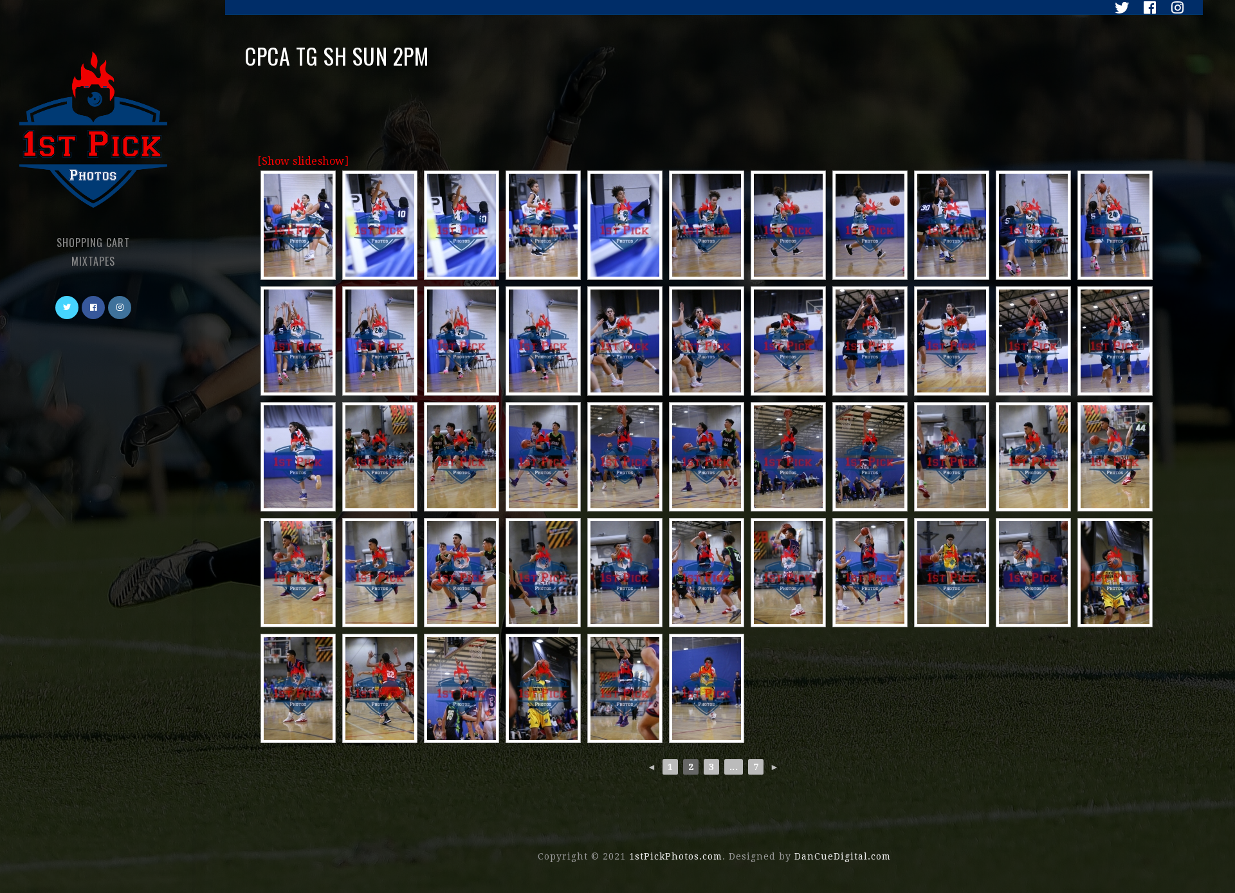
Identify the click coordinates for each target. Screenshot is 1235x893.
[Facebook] (1146, 8)
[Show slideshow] (303, 161)
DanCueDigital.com (842, 856)
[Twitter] (1118, 8)
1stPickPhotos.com (675, 856)
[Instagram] (1172, 8)
